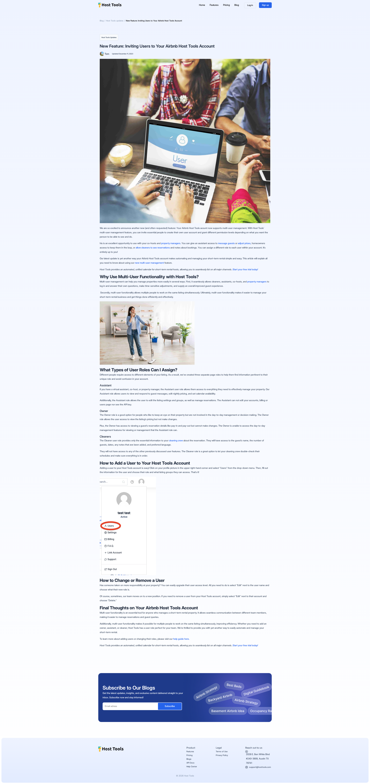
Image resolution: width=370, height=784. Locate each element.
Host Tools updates (108, 37)
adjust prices (244, 243)
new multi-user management (149, 262)
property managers (170, 243)
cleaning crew (176, 440)
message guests (226, 243)
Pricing (226, 5)
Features (214, 5)
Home (202, 5)
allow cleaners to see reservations (152, 247)
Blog (236, 5)
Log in (250, 5)
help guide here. (181, 639)
